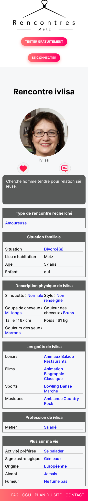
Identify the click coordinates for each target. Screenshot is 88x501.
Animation (53, 368)
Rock (48, 403)
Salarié (50, 427)
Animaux (52, 356)
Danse (66, 386)
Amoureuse (16, 222)
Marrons (13, 332)
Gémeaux (53, 458)
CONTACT (75, 494)
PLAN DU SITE (48, 494)
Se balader (54, 451)
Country (71, 398)
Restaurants (55, 361)
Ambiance (53, 398)
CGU (26, 494)
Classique (53, 378)
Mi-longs (13, 312)
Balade (67, 356)
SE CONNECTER (44, 58)
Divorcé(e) (54, 249)
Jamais (50, 473)
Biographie (54, 373)
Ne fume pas (55, 481)
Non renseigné (54, 298)
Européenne (55, 466)
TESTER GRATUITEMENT (44, 41)
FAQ (15, 494)
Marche (51, 391)
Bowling (51, 386)
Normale (35, 295)
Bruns (68, 312)
